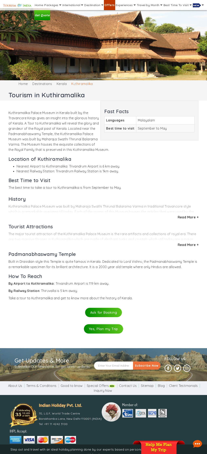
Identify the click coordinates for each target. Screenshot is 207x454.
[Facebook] (168, 368)
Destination (92, 5)
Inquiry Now (103, 391)
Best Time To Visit (177, 5)
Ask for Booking (103, 312)
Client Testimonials (183, 386)
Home (39, 5)
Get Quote (42, 15)
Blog (161, 386)
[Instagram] (186, 368)
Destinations (42, 84)
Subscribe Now (146, 365)
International (71, 5)
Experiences (125, 5)
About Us (15, 386)
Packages (51, 5)
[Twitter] (177, 368)
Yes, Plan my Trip (103, 329)
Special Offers (98, 386)
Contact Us (128, 386)
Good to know (72, 386)
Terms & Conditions (41, 386)
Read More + (188, 217)
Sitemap (147, 386)
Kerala (62, 84)
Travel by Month (148, 5)
